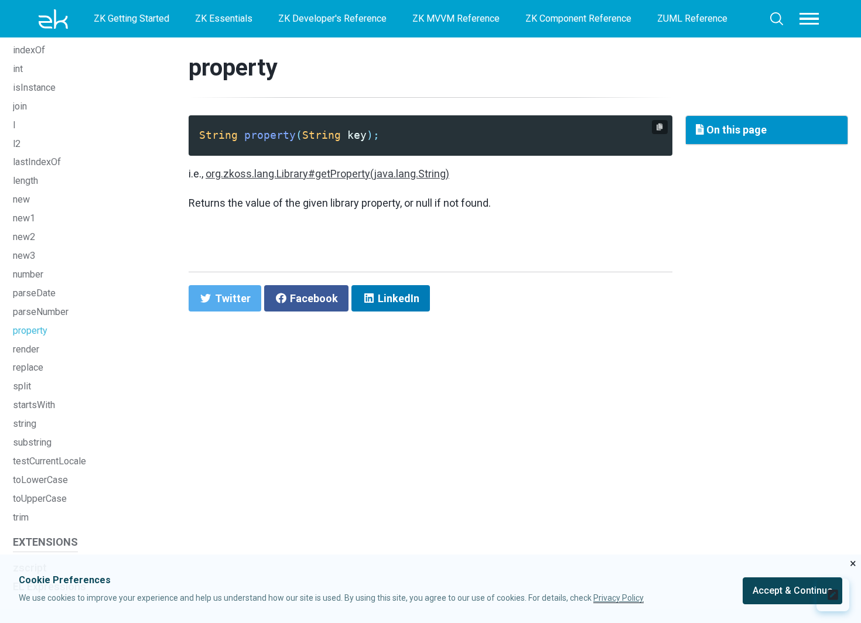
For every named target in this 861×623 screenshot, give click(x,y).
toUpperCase (40, 498)
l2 (16, 143)
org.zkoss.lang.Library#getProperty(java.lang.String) (327, 173)
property (30, 330)
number (28, 274)
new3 (24, 255)
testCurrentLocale (49, 461)
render (26, 349)
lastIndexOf (37, 161)
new (21, 199)
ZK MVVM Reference (456, 18)
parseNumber (41, 311)
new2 (24, 236)
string (24, 423)
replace (28, 367)
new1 (24, 218)
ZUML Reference (692, 18)
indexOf (29, 50)
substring (32, 442)
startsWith (34, 404)
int (18, 68)
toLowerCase (40, 479)
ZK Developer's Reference (332, 18)
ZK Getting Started (131, 18)
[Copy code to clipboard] (660, 127)
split (22, 386)
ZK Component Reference (578, 18)
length (25, 180)
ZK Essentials (223, 18)
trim (21, 517)
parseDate (34, 293)
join (20, 106)
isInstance (34, 87)
